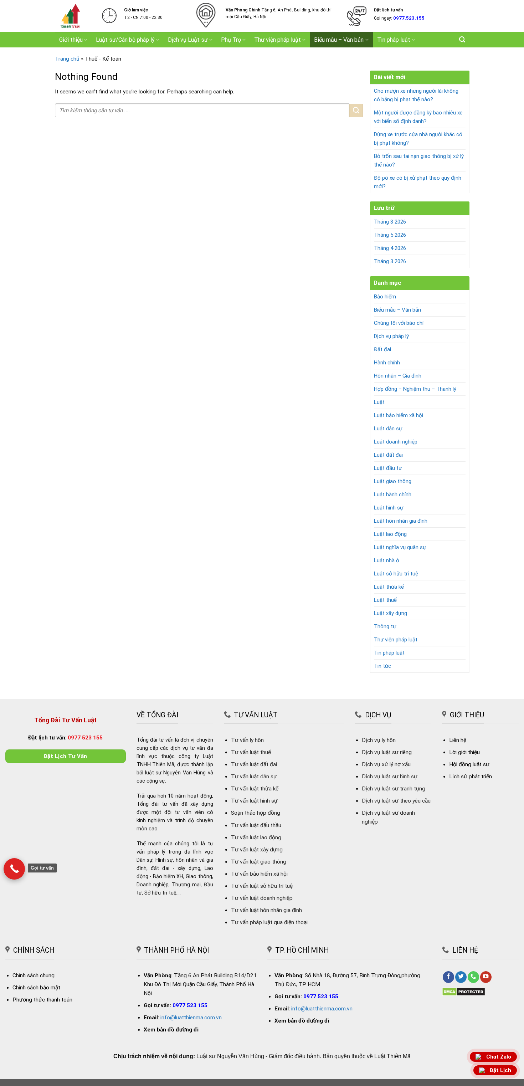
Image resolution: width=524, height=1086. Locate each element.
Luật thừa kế (389, 587)
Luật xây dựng (390, 613)
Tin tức (382, 666)
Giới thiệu (71, 39)
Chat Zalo (498, 1057)
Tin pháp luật (393, 39)
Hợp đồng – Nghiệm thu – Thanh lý (415, 389)
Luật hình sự (388, 507)
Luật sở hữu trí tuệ (396, 573)
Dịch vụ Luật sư (188, 39)
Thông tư (385, 626)
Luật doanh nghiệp (395, 442)
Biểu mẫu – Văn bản (339, 39)
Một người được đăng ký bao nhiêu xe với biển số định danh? (418, 116)
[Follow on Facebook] (448, 977)
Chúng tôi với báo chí (398, 323)
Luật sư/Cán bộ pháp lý (125, 39)
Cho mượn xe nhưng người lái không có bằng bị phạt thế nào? (416, 95)
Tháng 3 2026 (390, 261)
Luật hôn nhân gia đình (400, 521)
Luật (379, 402)
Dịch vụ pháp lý (391, 336)
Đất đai (382, 349)
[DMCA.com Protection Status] (463, 991)
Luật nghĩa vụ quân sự (400, 547)
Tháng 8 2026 (390, 222)
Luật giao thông (392, 481)
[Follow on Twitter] (461, 977)
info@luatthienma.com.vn (191, 1017)
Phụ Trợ (231, 39)
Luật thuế (385, 600)
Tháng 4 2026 (390, 248)
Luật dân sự (388, 428)
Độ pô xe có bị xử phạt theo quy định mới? (417, 182)
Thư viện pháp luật (277, 39)
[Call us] (473, 977)
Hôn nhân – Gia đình (397, 376)
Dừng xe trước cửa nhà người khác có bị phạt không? (418, 138)
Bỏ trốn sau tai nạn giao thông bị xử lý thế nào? (419, 160)
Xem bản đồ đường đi (171, 1029)
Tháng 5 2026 (390, 235)
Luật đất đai (388, 455)
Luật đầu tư (388, 468)
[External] (14, 869)
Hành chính (387, 362)
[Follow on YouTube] (486, 977)
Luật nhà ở (386, 560)
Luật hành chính (392, 494)
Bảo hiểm (385, 296)
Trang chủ (67, 59)
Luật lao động (390, 534)
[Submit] (356, 110)
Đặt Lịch (500, 1070)
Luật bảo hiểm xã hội (398, 415)
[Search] (462, 39)
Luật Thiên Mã (392, 1056)
